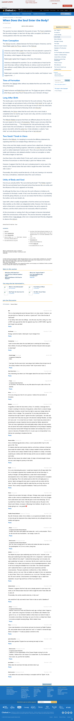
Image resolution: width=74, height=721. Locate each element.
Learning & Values (16, 14)
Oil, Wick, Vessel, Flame (40, 292)
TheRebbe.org (24, 697)
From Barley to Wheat (39, 286)
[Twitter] (66, 713)
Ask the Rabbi (46, 10)
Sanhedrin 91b (11, 233)
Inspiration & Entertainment (39, 14)
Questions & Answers (8, 17)
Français (60, 90)
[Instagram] (71, 713)
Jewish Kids (68, 707)
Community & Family (26, 14)
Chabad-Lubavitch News (62, 692)
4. (3, 237)
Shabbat (49, 691)
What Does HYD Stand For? (12, 272)
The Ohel (59, 691)
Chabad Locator (61, 694)
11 (51, 182)
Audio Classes (33, 707)
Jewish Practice (6, 14)
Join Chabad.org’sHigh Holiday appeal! (31, 1)
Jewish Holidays (50, 689)
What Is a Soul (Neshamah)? (16, 286)
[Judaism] (9, 10)
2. (3, 233)
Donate (61, 10)
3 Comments (36, 288)
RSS (35, 696)
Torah (36, 90)
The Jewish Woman (25, 690)
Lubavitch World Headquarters (48, 712)
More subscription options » (60, 84)
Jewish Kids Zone (24, 694)
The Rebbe (60, 690)
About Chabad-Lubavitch (62, 689)
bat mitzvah (17, 217)
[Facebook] (63, 713)
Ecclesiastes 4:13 (33, 239)
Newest (12, 304)
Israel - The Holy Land (25, 696)
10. (29, 243)
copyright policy (22, 264)
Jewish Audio (49, 696)
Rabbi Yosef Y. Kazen (28, 713)
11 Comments (36, 293)
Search (35, 694)
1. (3, 231)
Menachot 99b (10, 235)
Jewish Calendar (37, 690)
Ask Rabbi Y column (16, 260)
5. (3, 240)
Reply (9, 326)
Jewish (44, 713)
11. (29, 245)
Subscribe (36, 692)
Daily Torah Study (37, 691)
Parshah (49, 694)
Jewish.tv (19, 707)
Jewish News (23, 691)
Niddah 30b (35, 243)
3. (3, 235)
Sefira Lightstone (8, 27)
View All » (32, 277)
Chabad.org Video (24, 689)
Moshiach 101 (24, 692)
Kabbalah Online (24, 695)
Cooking (47, 707)
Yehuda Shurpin (7, 23)
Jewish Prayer (50, 695)
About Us (56, 717)
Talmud (14, 84)
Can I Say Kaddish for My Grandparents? (36, 275)
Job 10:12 (6, 231)
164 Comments (12, 288)
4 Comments (11, 293)
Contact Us (69, 717)
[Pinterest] (68, 713)
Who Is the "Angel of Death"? (37, 272)
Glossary (35, 695)
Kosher (48, 692)
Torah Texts (54, 707)
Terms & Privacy (62, 717)
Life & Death (18, 17)
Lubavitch (26, 712)
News (40, 707)
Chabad (23, 712)
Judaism (40, 713)
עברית (56, 90)
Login (41, 10)
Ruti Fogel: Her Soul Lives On (16, 292)
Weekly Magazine (10, 694)
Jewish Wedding (50, 690)
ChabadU (26, 707)
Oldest (15, 304)
